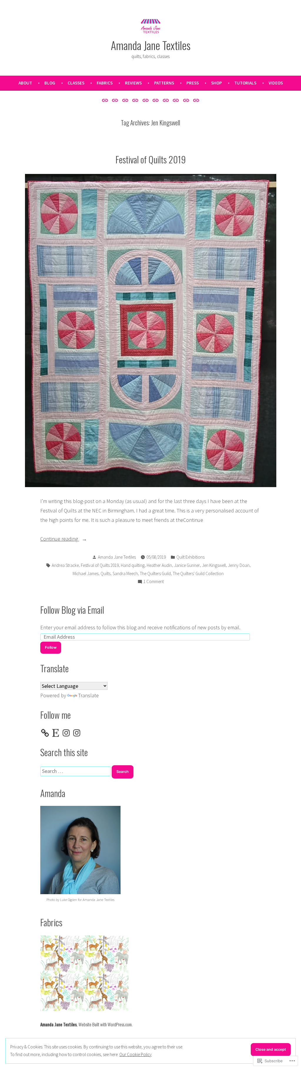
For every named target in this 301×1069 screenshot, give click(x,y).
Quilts (106, 573)
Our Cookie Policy (135, 1054)
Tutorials (245, 83)
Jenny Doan (239, 565)
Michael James (85, 573)
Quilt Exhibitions (190, 557)
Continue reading (59, 539)
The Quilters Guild (155, 573)
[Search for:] (76, 771)
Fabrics (105, 83)
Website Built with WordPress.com (105, 1024)
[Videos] (195, 100)
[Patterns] (155, 100)
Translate (88, 695)
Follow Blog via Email (72, 609)
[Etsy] (55, 733)
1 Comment (153, 582)
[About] (105, 100)
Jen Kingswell (214, 565)
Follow (50, 647)
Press (192, 83)
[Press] (166, 100)
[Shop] (176, 100)
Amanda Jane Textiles (150, 45)
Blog (49, 83)
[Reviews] (145, 100)
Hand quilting (133, 565)
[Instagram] (66, 733)
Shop (216, 83)
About (25, 83)
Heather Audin (159, 565)
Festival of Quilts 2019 (151, 159)
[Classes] (125, 100)
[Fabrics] (135, 100)
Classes (76, 83)
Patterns (164, 83)
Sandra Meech (125, 573)
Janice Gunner (187, 565)
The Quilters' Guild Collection (198, 573)
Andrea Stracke (65, 565)
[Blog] (115, 100)
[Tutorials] (186, 100)
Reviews (133, 83)
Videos (276, 83)
